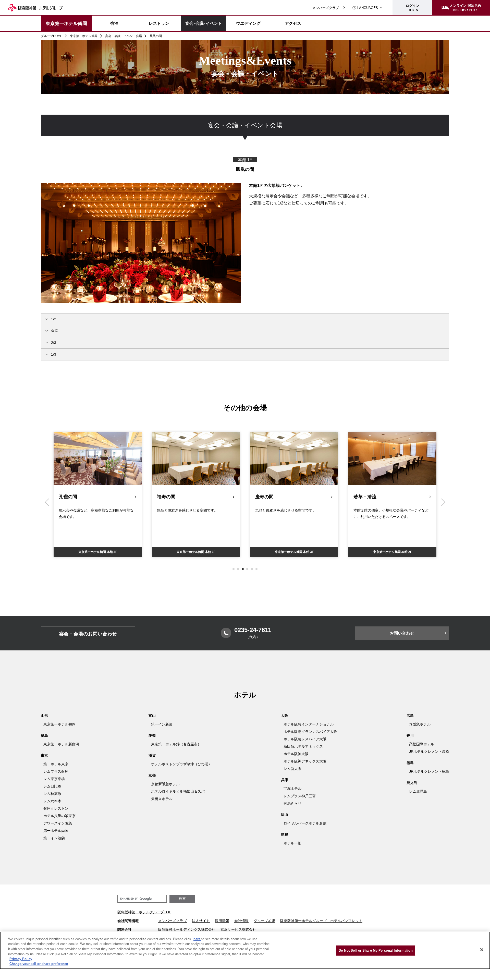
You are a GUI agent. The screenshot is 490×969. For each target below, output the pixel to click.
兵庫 (284, 780)
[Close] (481, 949)
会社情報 (241, 921)
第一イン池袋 (54, 838)
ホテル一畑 (292, 843)
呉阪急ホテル (420, 724)
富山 (152, 715)
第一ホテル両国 (55, 831)
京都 (152, 775)
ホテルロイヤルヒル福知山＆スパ (178, 791)
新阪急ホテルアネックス (303, 746)
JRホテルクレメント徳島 (429, 771)
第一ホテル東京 (55, 764)
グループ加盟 (264, 921)
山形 (44, 715)
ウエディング (248, 23)
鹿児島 (412, 783)
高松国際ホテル (421, 744)
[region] (245, 130)
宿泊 (114, 23)
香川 (410, 735)
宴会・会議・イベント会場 (123, 36)
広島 (410, 715)
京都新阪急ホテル (165, 784)
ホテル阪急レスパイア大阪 (305, 739)
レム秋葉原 (52, 794)
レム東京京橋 (54, 779)
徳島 (410, 763)
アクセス (293, 23)
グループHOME (51, 36)
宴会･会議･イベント (203, 23)
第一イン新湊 (162, 724)
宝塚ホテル (292, 788)
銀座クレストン (55, 808)
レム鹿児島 (418, 791)
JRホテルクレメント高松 (429, 751)
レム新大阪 (292, 769)
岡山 (284, 815)
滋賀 (152, 755)
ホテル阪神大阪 (296, 754)
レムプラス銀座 (55, 771)
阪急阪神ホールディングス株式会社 (186, 929)
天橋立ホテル (162, 799)
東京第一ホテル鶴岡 (66, 23)
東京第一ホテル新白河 (61, 744)
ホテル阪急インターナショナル (309, 724)
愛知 (152, 735)
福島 (44, 735)
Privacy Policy (20, 959)
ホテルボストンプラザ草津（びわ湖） (181, 764)
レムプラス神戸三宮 (300, 796)
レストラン (159, 23)
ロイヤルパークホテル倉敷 (305, 823)
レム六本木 (52, 801)
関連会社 (124, 929)
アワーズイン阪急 (57, 823)
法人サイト (201, 921)
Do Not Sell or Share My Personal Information (376, 950)
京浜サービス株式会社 (238, 929)
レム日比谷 (52, 786)
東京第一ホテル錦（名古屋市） (176, 744)
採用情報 (222, 921)
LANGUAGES (367, 8)
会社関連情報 (128, 921)
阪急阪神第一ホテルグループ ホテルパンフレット (321, 921)
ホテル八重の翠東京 (59, 816)
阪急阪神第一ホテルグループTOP (144, 912)
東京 (44, 755)
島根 (284, 834)
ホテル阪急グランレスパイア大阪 (310, 732)
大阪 (284, 715)
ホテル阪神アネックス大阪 (305, 761)
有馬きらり (292, 803)
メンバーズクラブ (325, 8)
